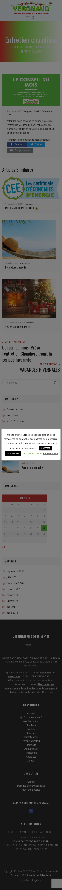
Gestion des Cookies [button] (32, 453)
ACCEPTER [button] (45, 448)
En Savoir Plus (50, 453)
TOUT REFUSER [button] (13, 453)
